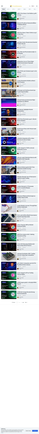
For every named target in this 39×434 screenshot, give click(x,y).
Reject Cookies (28, 430)
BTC (8, 9)
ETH (13, 9)
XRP (30, 9)
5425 (23, 302)
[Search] (37, 6)
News (3, 9)
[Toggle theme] (30, 6)
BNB (24, 9)
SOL (35, 9)
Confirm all (35, 430)
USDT (19, 9)
